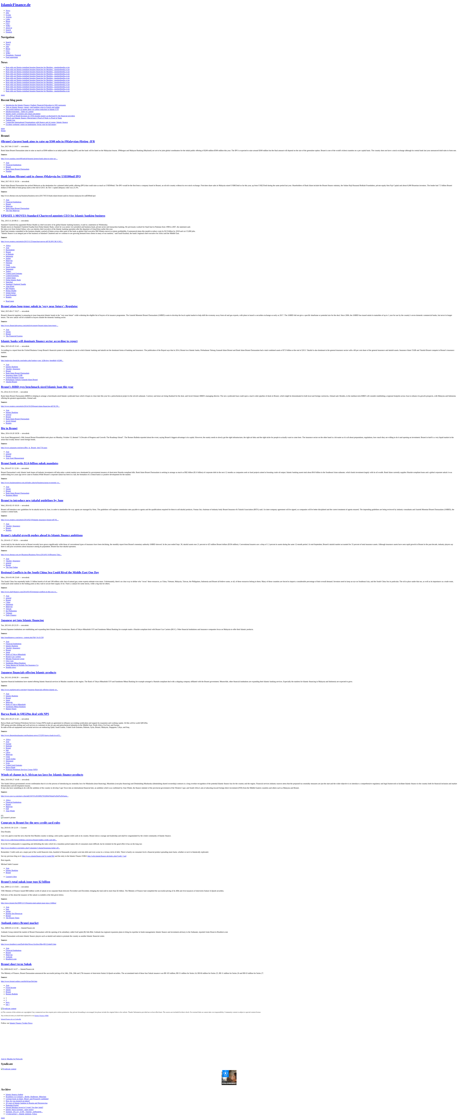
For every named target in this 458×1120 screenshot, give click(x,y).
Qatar (8, 265)
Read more (10, 301)
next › (8, 1002)
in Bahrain (10, 254)
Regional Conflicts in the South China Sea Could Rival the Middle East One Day (50, 572)
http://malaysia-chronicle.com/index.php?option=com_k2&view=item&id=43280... (32, 360)
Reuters (8, 297)
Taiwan (8, 609)
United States (11, 278)
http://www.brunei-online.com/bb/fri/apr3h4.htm (19, 981)
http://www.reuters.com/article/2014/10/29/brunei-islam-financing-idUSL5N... (30, 406)
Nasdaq (8, 171)
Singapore (9, 269)
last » (8, 1004)
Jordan (8, 258)
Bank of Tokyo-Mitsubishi (16, 654)
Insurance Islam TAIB (14, 375)
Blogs (8, 21)
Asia (7, 163)
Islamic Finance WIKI (41, 1015)
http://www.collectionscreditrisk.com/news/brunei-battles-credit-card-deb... (29, 840)
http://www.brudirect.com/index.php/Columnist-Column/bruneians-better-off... (30, 848)
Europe (8, 744)
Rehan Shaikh (11, 291)
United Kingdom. (12, 276)
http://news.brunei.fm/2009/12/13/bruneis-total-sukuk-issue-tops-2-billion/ (28, 903)
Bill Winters (10, 288)
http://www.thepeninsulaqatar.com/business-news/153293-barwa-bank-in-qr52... (31, 735)
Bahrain (9, 746)
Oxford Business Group (15, 377)
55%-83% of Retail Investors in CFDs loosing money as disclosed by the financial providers (40, 116)
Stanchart (9, 282)
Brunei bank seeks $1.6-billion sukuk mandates (29, 463)
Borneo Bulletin (12, 994)
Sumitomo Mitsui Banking (16, 663)
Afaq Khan (10, 286)
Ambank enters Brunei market (20, 922)
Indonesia (9, 256)
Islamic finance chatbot (14, 1094)
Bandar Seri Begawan (14, 913)
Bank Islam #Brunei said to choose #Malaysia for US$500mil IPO (41, 176)
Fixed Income (11, 988)
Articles (9, 17)
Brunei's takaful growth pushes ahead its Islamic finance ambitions (42, 535)
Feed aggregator (12, 57)
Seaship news (11, 667)
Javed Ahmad (11, 421)
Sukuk (8, 332)
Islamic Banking (12, 367)
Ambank (9, 957)
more (3, 95)
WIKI (8, 26)
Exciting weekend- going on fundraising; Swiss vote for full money (31, 124)
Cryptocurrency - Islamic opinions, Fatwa (21, 1114)
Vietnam (9, 613)
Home (3, 131)
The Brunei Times (12, 918)
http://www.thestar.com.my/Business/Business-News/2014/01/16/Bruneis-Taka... (31, 555)
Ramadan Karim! (12, 1105)
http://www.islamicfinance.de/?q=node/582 (38, 856)
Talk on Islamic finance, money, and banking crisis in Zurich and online (33, 107)
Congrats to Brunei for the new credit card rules (30, 822)
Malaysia (9, 206)
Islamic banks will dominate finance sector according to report (39, 341)
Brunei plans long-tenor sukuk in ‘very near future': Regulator (39, 306)
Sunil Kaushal (11, 295)
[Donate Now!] (229, 1084)
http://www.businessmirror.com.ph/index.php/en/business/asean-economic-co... (30, 483)
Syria (8, 763)
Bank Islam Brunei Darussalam (17, 169)
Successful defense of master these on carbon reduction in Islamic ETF (32, 109)
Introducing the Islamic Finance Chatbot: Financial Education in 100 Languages (36, 105)
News (8, 11)
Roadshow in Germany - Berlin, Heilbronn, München (26, 1097)
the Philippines (11, 611)
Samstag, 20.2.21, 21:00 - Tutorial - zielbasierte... (24, 1112)
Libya (8, 752)
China (8, 602)
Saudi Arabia (11, 267)
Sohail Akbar (11, 293)
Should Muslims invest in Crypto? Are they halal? (24, 1107)
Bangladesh (10, 250)
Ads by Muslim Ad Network (12, 1059)
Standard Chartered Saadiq (16, 284)
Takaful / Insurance (13, 369)
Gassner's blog (11, 877)
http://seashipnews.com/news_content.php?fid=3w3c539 (22, 637)
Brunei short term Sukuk (16, 964)
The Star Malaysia (12, 211)
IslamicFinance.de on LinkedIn (11, 1019)
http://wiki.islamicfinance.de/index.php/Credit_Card (106, 856)
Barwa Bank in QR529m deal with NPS (25, 713)
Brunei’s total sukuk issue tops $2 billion (25, 881)
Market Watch (11, 709)
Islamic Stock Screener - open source (20, 1110)
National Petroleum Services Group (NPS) (22, 770)
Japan (8, 652)
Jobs (7, 13)
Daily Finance (11, 615)
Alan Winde (10, 811)
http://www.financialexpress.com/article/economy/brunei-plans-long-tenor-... (29, 326)
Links (8, 19)
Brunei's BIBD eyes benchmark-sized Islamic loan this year (37, 386)
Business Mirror (12, 495)
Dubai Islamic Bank (13, 280)
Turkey (8, 271)
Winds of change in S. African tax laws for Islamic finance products (42, 774)
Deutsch (9, 32)
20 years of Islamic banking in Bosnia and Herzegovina (26, 1103)
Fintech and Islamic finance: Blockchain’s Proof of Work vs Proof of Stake (34, 118)
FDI (7, 809)
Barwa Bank (10, 767)
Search (8, 30)
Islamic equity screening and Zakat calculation (23, 114)
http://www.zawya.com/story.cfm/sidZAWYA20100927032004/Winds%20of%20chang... (34, 796)
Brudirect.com (11, 959)
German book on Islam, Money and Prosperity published (27, 1099)
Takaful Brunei (11, 382)
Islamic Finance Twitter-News (21, 1023)
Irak (7, 750)
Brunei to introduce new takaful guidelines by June (32, 500)
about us (9, 28)
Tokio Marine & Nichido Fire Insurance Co (22, 665)
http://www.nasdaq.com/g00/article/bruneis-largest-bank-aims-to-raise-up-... (29, 159)
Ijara (7, 909)
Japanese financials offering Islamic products (28, 672)
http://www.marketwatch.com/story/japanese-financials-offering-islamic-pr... (29, 690)
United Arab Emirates (14, 273)
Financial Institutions (13, 165)
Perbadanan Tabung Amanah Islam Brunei (22, 380)
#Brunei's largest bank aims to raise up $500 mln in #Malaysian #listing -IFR (48, 141)
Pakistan (9, 263)
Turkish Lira (10, 120)
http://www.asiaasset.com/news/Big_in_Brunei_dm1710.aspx (24, 448)
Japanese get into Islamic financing (22, 620)
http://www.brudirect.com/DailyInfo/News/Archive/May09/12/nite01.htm (28, 944)
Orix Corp (9, 661)
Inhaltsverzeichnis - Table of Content (19, 112)
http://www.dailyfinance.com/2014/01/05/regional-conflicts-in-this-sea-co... (29, 592)
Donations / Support (13, 55)
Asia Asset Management (15, 458)
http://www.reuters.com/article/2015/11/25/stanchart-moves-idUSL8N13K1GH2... (32, 241)
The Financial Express (14, 336)
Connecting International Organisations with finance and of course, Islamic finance (37, 122)
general (8, 415)
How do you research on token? (18, 1101)
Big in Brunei (9, 428)
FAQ (8, 23)
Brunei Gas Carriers (13, 657)
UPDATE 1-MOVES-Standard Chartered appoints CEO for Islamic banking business (53, 215)
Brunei (8, 167)
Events (8, 15)
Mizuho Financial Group (15, 659)
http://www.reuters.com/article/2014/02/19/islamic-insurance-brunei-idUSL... (30, 520)
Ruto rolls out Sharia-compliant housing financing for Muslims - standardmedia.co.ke (38, 67)
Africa (8, 246)
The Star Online (12, 567)
